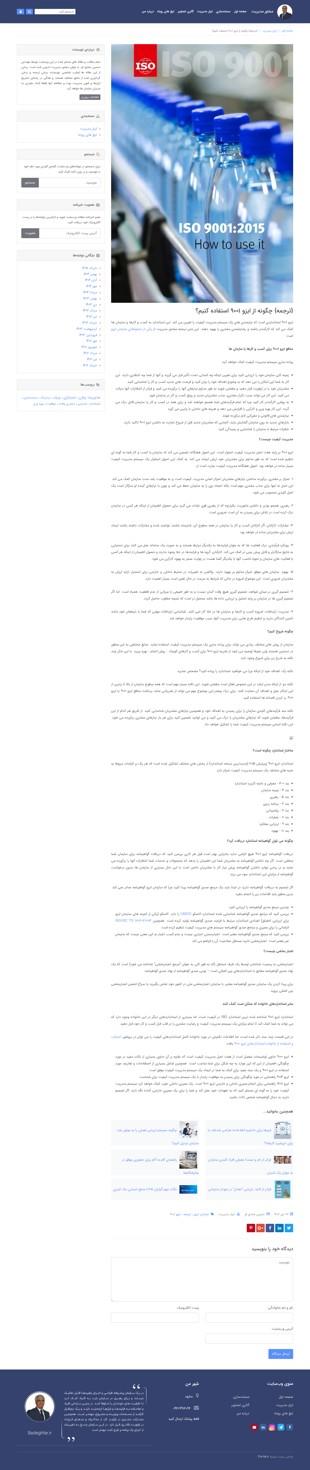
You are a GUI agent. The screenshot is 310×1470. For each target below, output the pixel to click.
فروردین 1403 (88, 335)
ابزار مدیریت (205, 11)
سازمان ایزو (201, 1214)
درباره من (148, 11)
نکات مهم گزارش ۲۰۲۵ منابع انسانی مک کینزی (145, 1189)
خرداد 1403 (89, 322)
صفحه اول (240, 11)
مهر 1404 (91, 286)
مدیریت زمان (89, 397)
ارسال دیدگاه (281, 1353)
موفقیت (51, 403)
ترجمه (186, 1214)
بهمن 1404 (90, 274)
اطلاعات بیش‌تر (90, 97)
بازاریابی (82, 403)
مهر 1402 (91, 341)
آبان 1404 (91, 280)
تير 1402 (92, 359)
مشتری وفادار (66, 403)
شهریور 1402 (89, 347)
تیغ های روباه (165, 11)
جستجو (30, 182)
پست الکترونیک (188, 1307)
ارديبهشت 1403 (86, 328)
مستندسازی (223, 11)
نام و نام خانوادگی (280, 1307)
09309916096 (182, 1408)
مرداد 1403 (90, 310)
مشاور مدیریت (262, 11)
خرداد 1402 (90, 365)
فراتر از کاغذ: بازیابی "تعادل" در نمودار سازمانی (239, 1189)
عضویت (30, 233)
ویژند (56, 397)
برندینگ (44, 397)
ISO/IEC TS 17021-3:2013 (133, 920)
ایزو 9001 (175, 1214)
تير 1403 (91, 316)
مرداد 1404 (90, 292)
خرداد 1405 (89, 268)
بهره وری (38, 403)
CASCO (186, 914)
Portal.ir (263, 1456)
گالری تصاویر (186, 11)
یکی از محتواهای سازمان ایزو (131, 329)
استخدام (95, 403)
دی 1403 (91, 304)
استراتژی (68, 397)
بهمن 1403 (90, 298)
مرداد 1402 (90, 353)
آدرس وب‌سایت (282, 1328)
